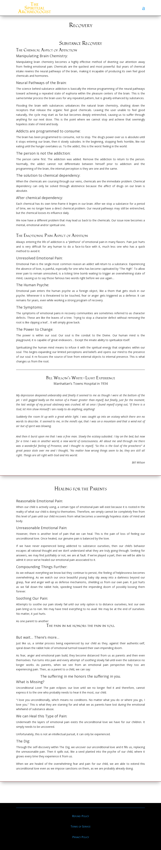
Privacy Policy (80, 837)
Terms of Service (80, 826)
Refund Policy (80, 816)
